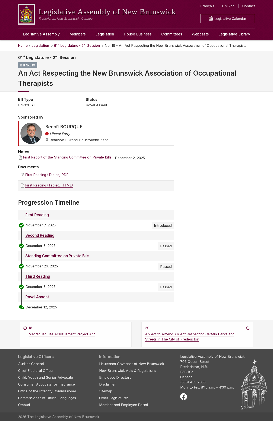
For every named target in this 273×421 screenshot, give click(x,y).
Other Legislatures (114, 398)
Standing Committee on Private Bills (57, 256)
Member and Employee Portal (123, 405)
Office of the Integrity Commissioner (47, 391)
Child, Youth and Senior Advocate (45, 377)
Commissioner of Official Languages (47, 398)
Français (207, 6)
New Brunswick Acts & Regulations (127, 370)
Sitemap (105, 391)
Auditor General (31, 364)
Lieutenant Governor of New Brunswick (131, 364)
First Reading (37, 215)
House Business (138, 34)
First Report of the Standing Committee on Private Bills (67, 157)
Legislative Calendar (230, 18)
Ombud (24, 405)
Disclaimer (107, 384)
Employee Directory (115, 377)
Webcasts (200, 34)
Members (77, 34)
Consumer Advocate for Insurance (46, 384)
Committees (171, 34)
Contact (248, 6)
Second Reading (39, 235)
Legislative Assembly (41, 34)
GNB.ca (228, 6)
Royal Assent (37, 297)
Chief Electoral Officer (36, 370)
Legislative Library (234, 34)
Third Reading (37, 276)
